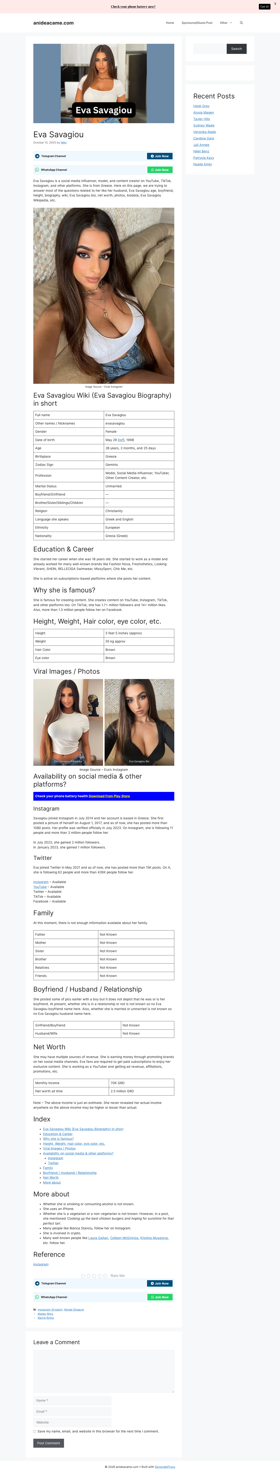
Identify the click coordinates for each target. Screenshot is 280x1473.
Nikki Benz (201, 151)
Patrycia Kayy (203, 158)
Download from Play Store (109, 796)
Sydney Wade (203, 125)
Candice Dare (203, 138)
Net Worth (51, 1177)
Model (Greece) (74, 1309)
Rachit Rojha (46, 1317)
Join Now (162, 156)
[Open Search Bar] (241, 23)
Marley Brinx (45, 1313)
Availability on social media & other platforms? (78, 1153)
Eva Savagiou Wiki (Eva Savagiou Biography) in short (83, 1129)
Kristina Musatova (154, 1238)
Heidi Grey (201, 106)
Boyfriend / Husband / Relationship (70, 1173)
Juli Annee (201, 145)
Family (48, 1168)
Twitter (53, 1163)
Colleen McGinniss (124, 1238)
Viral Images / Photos (59, 1148)
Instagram (41, 882)
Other (224, 23)
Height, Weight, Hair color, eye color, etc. (74, 1144)
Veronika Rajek (204, 132)
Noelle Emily (202, 164)
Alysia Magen (203, 112)
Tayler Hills (201, 119)
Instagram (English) (50, 1309)
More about (52, 1182)
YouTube (40, 887)
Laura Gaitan (98, 1238)
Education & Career (58, 1134)
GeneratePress (165, 1467)
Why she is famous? (58, 1139)
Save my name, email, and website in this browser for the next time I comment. (98, 1431)
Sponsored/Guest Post (197, 23)
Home (170, 23)
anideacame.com (53, 23)
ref (121, 440)
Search (236, 49)
